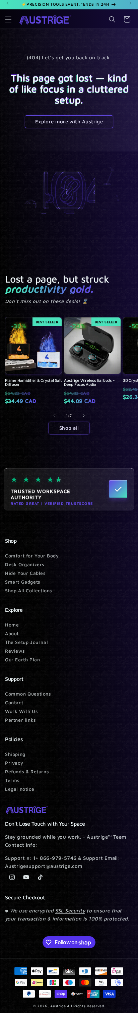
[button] (8, 19)
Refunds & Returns (27, 771)
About (12, 633)
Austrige (58, 1006)
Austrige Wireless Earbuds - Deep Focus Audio (89, 382)
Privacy (14, 763)
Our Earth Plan (22, 659)
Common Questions (28, 694)
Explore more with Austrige (69, 121)
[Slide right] (83, 415)
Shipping (15, 754)
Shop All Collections (28, 590)
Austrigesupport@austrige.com (43, 866)
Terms (12, 780)
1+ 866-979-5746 (55, 858)
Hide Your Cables (25, 573)
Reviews (15, 651)
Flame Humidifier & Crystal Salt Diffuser (33, 382)
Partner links (20, 720)
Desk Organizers (25, 564)
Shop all (69, 428)
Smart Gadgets (23, 582)
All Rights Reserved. (86, 1006)
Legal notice (19, 789)
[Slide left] (54, 415)
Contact (14, 702)
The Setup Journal (26, 642)
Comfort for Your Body (32, 555)
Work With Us (21, 711)
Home (12, 625)
